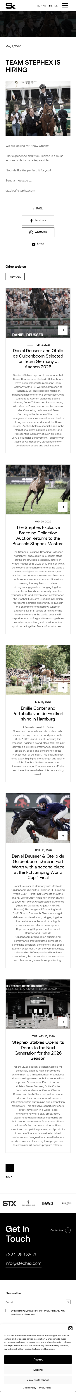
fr (44, 5)
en (50, 5)
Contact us (57, 1230)
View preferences (38, 1380)
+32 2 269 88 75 (21, 1254)
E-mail (40, 243)
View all (15, 276)
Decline (38, 1369)
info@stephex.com (24, 1263)
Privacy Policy (44, 1387)
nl (38, 5)
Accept (38, 1359)
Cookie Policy (29, 1387)
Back (9, 1176)
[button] (70, 1328)
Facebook (40, 220)
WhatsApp (40, 231)
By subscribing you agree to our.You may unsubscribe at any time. (38, 1312)
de (56, 5)
